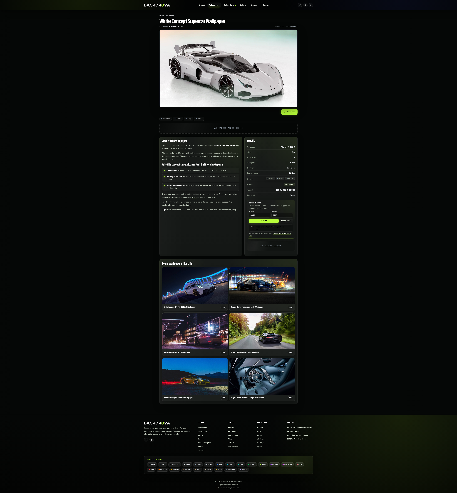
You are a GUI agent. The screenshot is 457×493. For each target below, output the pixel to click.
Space (259, 446)
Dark (164, 464)
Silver (209, 464)
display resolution (225, 202)
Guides (254, 5)
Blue (221, 464)
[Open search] (311, 5)
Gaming (260, 443)
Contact (266, 5)
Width (251, 211)
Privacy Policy (293, 431)
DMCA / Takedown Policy (297, 439)
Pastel (244, 470)
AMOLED (175, 464)
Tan (198, 470)
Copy (292, 195)
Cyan (231, 464)
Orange (163, 470)
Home (161, 16)
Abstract (260, 439)
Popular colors (154, 459)
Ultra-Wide (232, 431)
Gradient (232, 470)
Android (231, 443)
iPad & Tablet (233, 446)
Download (291, 112)
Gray (199, 464)
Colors (243, 5)
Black (153, 464)
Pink (300, 464)
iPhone (230, 439)
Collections (229, 5)
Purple (275, 464)
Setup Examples (204, 443)
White (194, 197)
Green (252, 464)
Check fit (264, 221)
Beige (208, 470)
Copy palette (289, 184)
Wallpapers (213, 5)
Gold (220, 470)
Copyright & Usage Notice (297, 435)
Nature (260, 427)
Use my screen (286, 221)
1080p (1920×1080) (285, 190)
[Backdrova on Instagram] (305, 5)
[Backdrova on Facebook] (300, 5)
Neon (263, 464)
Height (274, 211)
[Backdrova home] (157, 5)
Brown (188, 470)
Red (152, 470)
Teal (241, 464)
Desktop (291, 168)
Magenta (288, 464)
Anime (259, 435)
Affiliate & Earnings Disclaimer (299, 427)
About (202, 5)
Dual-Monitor (233, 435)
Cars (221, 194)
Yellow (176, 470)
